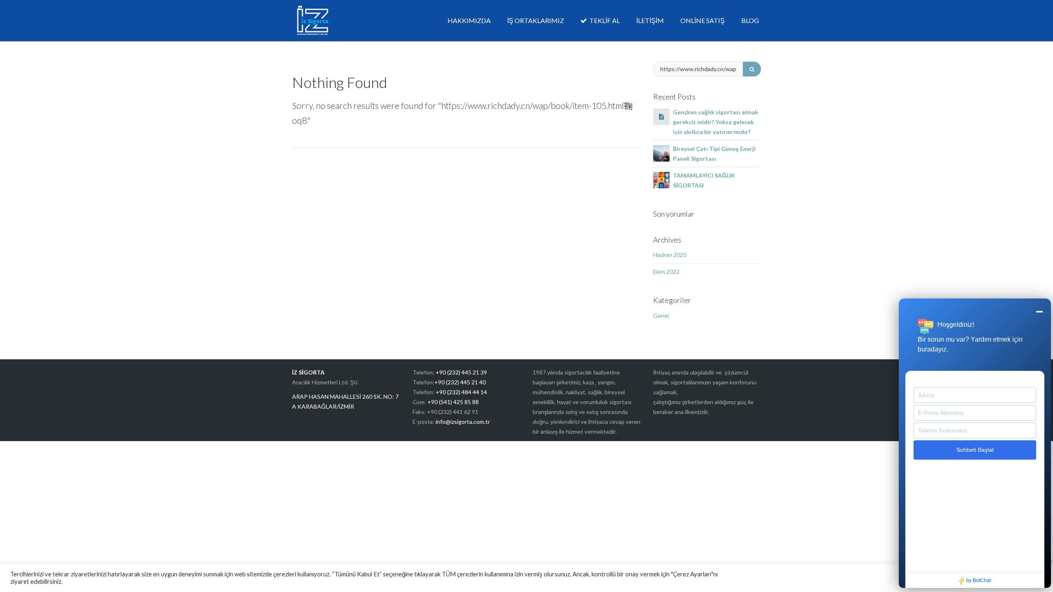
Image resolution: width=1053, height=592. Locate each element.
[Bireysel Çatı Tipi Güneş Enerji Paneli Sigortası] (661, 152)
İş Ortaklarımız (535, 20)
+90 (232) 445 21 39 (461, 372)
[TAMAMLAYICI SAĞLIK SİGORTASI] (661, 179)
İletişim (650, 20)
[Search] (752, 69)
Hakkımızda (469, 20)
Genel (661, 315)
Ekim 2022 (666, 271)
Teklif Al (604, 20)
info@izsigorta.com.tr (463, 421)
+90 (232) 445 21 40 (460, 382)
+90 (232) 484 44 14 (460, 391)
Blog (750, 20)
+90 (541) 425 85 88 (453, 401)
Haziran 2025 (670, 254)
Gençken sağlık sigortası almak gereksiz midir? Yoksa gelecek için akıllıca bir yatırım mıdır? (715, 122)
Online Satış (702, 20)
